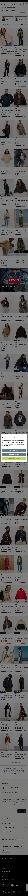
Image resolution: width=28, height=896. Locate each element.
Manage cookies (14, 450)
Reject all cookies (14, 454)
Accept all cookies (14, 458)
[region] (14, 448)
